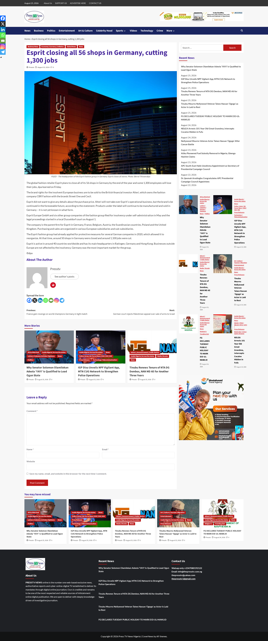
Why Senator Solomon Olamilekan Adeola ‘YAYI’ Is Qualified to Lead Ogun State (47, 371)
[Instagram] (56, 300)
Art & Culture (85, 30)
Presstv (31, 67)
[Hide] (1, 57)
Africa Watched (33, 352)
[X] (34, 300)
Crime (160, 30)
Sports (119, 30)
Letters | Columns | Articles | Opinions (41, 356)
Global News (71, 46)
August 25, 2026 (42, 379)
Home (27, 39)
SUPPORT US (61, 3)
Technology (147, 30)
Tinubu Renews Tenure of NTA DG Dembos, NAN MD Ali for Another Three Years (149, 371)
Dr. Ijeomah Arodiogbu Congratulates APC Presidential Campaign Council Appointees (207, 180)
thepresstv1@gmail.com (183, 578)
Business (39, 30)
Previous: (57, 312)
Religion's (203, 331)
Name (30, 449)
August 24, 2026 (219, 537)
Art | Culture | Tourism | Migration (240, 261)
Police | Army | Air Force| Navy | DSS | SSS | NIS (95, 356)
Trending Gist (204, 334)
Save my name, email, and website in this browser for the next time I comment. (68, 473)
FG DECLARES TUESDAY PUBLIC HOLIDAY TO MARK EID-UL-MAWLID (210, 118)
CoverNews (147, 636)
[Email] (51, 300)
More (169, 30)
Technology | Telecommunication (105, 360)
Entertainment (67, 30)
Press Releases (84, 360)
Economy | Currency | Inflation (52, 46)
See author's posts (64, 276)
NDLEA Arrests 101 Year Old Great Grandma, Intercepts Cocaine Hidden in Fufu (207, 130)
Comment (32, 411)
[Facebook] (29, 300)
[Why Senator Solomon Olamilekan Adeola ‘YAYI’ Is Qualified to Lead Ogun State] (49, 347)
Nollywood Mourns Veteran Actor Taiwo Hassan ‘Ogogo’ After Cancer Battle (210, 142)
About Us (48, 3)
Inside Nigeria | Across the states (53, 352)
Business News (33, 46)
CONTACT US (95, 3)
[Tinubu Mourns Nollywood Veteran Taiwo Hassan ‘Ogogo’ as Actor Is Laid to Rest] (222, 263)
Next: (144, 312)
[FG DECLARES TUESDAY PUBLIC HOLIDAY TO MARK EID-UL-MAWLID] (188, 323)
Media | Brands (162, 356)
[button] (242, 30)
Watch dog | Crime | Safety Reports (240, 333)
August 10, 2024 (44, 67)
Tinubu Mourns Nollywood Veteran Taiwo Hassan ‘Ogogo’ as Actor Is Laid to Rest (209, 105)
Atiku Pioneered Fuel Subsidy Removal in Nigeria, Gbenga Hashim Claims (208, 155)
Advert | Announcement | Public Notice (145, 352)
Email (105, 449)
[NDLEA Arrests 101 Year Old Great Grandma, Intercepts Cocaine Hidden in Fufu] (222, 323)
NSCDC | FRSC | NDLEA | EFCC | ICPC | (240, 325)
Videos (133, 30)
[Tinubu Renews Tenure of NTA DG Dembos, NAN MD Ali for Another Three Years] (152, 347)
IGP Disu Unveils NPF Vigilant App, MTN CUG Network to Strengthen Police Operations (99, 371)
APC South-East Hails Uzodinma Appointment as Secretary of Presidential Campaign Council (210, 167)
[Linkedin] (40, 300)
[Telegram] (61, 300)
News (27, 30)
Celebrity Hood (104, 30)
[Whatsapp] (45, 300)
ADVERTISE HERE (78, 3)
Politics (51, 30)
